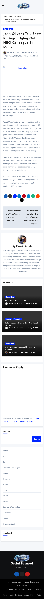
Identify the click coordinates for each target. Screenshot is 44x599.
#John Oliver (24, 56)
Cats (5, 462)
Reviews (6, 501)
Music (5, 490)
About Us (13, 589)
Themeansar (22, 585)
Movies (5, 485)
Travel (5, 518)
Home (5, 589)
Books (5, 456)
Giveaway (7, 479)
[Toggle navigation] (2, 6)
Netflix (8, 319)
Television (8, 29)
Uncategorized (9, 524)
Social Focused (22, 563)
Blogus (34, 582)
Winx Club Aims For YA (15, 301)
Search (6, 432)
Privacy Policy (36, 595)
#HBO (16, 56)
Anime (5, 451)
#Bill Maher (9, 56)
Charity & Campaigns (11, 468)
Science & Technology (12, 507)
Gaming (6, 473)
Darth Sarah (14, 53)
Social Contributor (16, 303)
